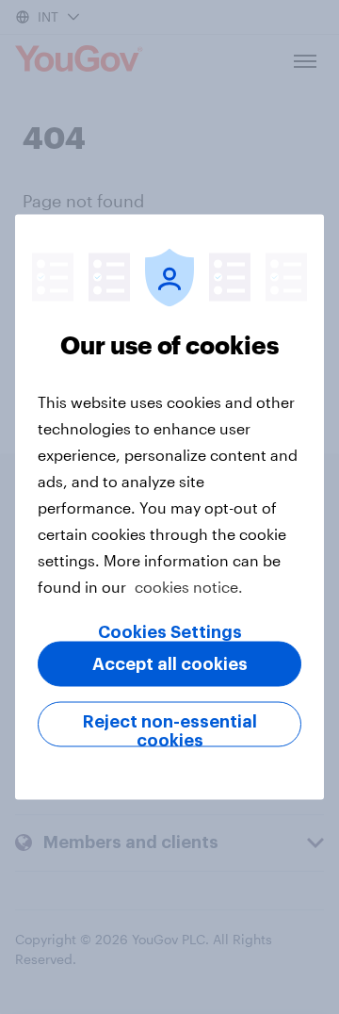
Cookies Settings (170, 632)
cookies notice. (189, 587)
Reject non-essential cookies (170, 730)
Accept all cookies (170, 664)
